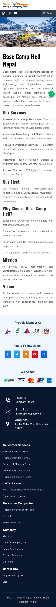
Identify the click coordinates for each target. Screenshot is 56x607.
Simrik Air (7, 516)
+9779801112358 (25, 402)
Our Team (8, 561)
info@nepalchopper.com (28, 413)
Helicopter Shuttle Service (16, 458)
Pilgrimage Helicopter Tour (16, 470)
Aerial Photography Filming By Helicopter (23, 489)
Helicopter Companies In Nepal (18, 509)
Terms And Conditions (14, 549)
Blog (5, 581)
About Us (7, 536)
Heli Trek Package (12, 483)
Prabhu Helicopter (12, 522)
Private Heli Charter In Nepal (17, 464)
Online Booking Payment (15, 542)
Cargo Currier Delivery (14, 496)
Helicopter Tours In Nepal (16, 451)
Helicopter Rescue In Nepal (17, 477)
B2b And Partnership (13, 555)
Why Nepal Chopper (13, 575)
